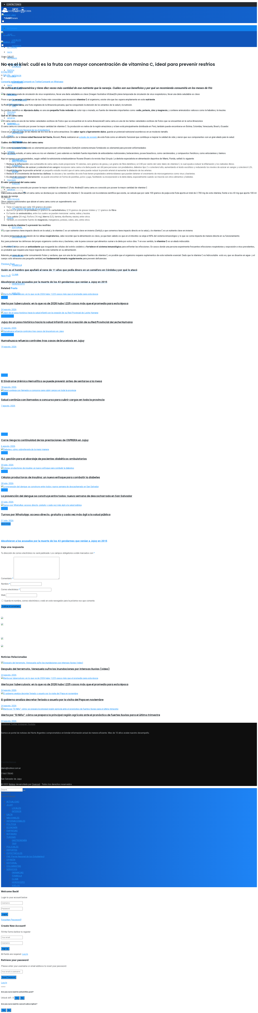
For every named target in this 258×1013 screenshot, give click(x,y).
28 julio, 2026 (7, 483)
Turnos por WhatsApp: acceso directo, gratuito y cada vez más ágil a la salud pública (55, 514)
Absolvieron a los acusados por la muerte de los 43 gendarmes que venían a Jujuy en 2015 (54, 541)
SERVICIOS (11, 869)
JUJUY (9, 805)
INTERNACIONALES (15, 821)
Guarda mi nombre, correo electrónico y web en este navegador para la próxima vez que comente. (49, 600)
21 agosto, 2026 (8, 328)
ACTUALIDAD (12, 28)
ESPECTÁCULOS (13, 199)
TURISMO (11, 837)
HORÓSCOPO (18, 284)
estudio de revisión (88, 137)
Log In (25, 954)
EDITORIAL (17, 227)
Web (3, 595)
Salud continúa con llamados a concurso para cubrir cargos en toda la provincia (53, 400)
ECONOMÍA (11, 76)
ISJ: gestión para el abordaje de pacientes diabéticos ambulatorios (44, 459)
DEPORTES (11, 190)
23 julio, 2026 (7, 502)
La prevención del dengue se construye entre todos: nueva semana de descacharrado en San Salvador (66, 496)
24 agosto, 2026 (8, 309)
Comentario (7, 578)
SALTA (9, 85)
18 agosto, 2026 (8, 387)
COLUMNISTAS (13, 866)
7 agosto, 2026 (8, 405)
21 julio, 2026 (7, 520)
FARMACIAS (18, 872)
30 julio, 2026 (7, 465)
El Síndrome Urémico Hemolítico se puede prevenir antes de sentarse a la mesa (51, 381)
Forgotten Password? (11, 919)
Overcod (36, 784)
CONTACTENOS (13, 4)
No (22, 998)
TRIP (14, 843)
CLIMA (15, 274)
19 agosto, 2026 (8, 346)
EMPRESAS (12, 830)
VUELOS (16, 885)
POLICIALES (11, 180)
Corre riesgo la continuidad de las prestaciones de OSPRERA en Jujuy (45, 440)
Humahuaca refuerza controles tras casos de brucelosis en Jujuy (42, 341)
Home (4, 56)
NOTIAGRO (11, 834)
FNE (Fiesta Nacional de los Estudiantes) (25, 856)
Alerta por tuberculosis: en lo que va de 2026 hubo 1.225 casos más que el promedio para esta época (64, 303)
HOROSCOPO (18, 882)
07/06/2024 (7, 72)
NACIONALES (12, 818)
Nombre (5, 584)
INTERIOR (16, 75)
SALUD (10, 56)
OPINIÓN (10, 859)
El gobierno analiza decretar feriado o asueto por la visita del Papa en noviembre (52, 700)
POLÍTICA (10, 70)
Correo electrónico (10, 589)
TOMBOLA (17, 265)
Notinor (12, 784)
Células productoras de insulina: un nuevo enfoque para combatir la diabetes (50, 477)
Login (9, 17)
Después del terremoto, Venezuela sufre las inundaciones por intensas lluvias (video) (55, 669)
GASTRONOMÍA (19, 161)
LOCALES (16, 40)
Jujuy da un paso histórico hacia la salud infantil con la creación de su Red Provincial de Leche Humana (67, 322)
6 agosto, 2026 (8, 446)
